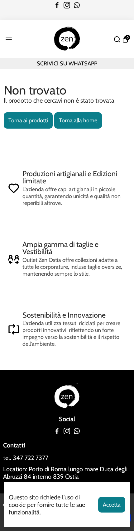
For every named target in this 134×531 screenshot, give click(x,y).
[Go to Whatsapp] (76, 5)
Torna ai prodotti (28, 120)
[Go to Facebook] (57, 5)
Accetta (112, 504)
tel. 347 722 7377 (25, 458)
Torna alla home (78, 120)
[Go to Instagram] (67, 5)
